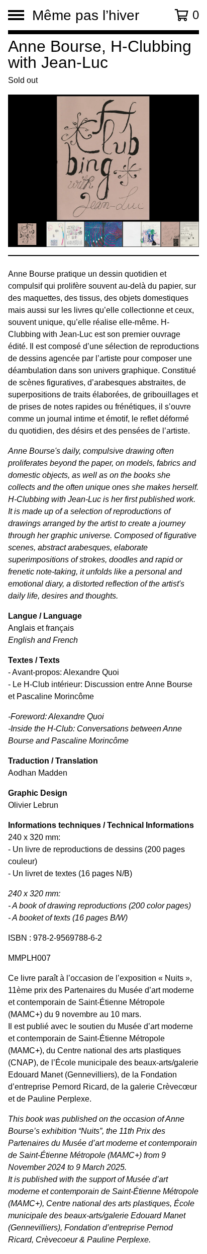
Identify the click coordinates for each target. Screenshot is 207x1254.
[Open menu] (16, 15)
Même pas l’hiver (85, 15)
